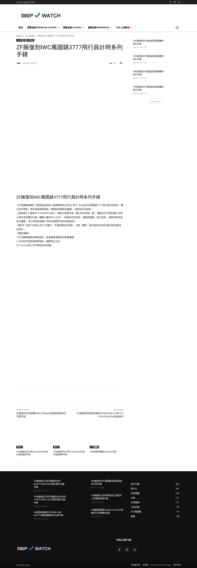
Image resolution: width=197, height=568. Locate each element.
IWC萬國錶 (30, 36)
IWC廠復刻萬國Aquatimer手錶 (103, 451)
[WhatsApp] (179, 2)
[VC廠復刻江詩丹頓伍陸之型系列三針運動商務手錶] (81, 499)
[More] (66, 71)
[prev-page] (18, 462)
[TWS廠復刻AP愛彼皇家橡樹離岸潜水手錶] (173, 44)
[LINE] (38, 71)
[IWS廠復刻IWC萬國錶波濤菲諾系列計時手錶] (81, 485)
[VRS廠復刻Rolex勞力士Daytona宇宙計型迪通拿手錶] (33, 436)
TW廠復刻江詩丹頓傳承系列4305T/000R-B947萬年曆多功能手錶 (49, 484)
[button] (177, 27)
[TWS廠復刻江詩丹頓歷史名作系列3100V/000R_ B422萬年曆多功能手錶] (23, 500)
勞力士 (19, 447)
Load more (154, 101)
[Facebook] (170, 2)
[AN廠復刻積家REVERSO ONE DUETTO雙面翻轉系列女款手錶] (23, 516)
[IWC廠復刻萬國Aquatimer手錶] (106, 436)
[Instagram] (174, 2)
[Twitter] (52, 71)
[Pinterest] (59, 71)
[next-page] (23, 462)
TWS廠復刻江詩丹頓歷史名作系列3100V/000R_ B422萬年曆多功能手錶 (50, 499)
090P (19, 63)
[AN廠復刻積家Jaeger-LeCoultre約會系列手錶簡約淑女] (81, 513)
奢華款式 (20, 36)
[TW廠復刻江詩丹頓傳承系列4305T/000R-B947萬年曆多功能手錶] (23, 485)
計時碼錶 (30, 40)
